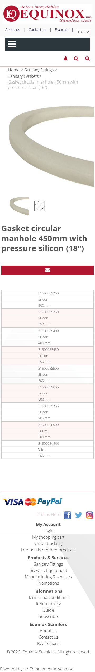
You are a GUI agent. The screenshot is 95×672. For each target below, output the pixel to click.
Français (61, 29)
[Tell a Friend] (47, 270)
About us (12, 29)
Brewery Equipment (48, 570)
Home (14, 70)
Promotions (48, 583)
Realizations (48, 643)
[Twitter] (79, 514)
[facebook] (68, 514)
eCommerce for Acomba (50, 669)
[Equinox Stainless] (47, 14)
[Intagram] (90, 514)
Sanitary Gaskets (23, 76)
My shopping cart (48, 537)
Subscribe (48, 616)
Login (48, 531)
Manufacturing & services (48, 577)
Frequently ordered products (48, 550)
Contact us (37, 29)
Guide (48, 610)
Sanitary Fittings (39, 70)
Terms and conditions (48, 597)
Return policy (48, 604)
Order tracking (48, 543)
